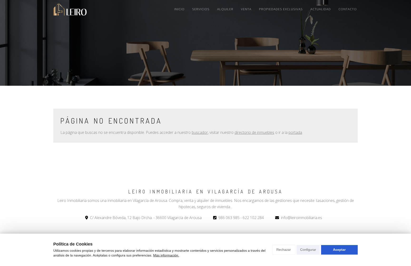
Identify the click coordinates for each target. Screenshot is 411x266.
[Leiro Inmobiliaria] (70, 9)
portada (295, 132)
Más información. (166, 255)
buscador (200, 132)
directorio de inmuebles (254, 132)
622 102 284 (253, 217)
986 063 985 (229, 217)
